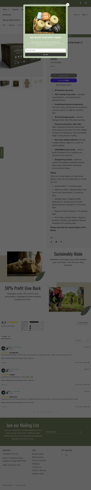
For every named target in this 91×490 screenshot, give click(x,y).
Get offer (45, 54)
